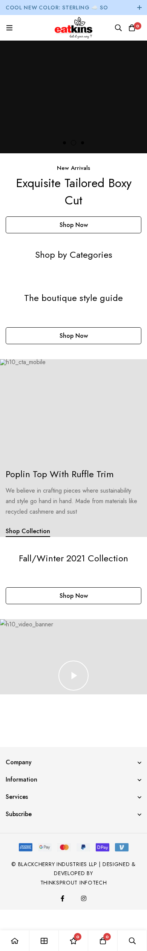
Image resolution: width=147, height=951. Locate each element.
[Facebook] (62, 898)
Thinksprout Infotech (73, 882)
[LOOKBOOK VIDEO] (73, 675)
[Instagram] (83, 898)
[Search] (118, 28)
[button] (64, 143)
